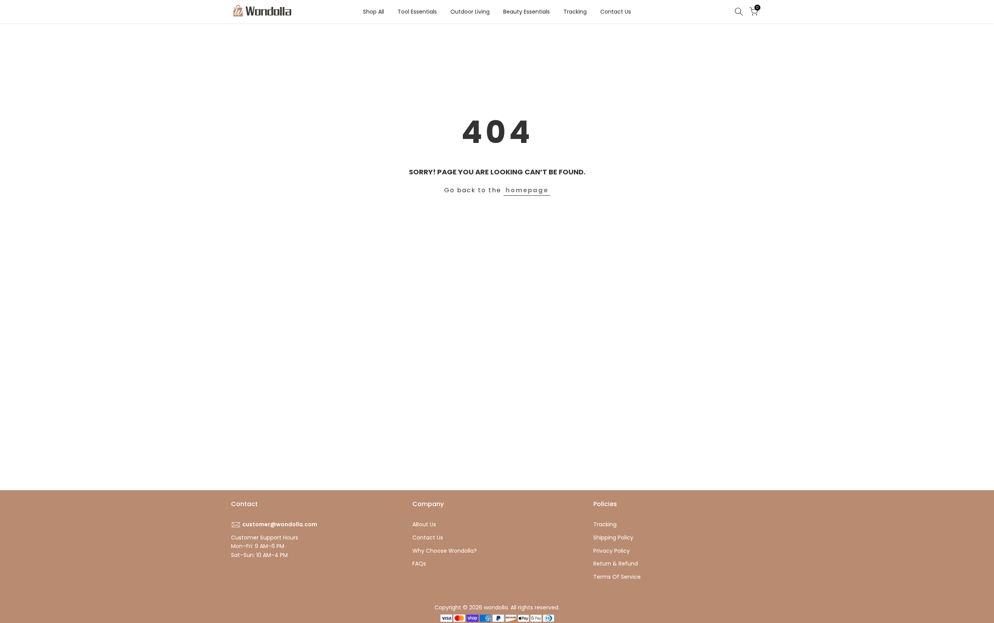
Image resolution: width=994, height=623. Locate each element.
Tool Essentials (417, 12)
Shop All (373, 12)
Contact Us (615, 12)
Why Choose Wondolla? (444, 551)
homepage (527, 190)
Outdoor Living (470, 12)
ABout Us (424, 524)
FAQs (419, 563)
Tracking (575, 12)
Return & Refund (615, 563)
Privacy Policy (611, 551)
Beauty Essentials (526, 12)
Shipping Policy (613, 537)
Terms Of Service (617, 577)
